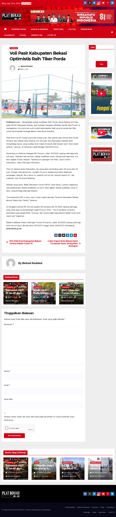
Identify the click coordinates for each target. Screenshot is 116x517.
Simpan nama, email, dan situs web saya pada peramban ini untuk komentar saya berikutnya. (39, 418)
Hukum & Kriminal (39, 29)
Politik (72, 29)
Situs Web (8, 399)
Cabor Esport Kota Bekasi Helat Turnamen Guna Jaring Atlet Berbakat (63, 243)
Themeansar (45, 510)
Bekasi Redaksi (27, 66)
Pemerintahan (19, 29)
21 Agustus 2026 (15, 472)
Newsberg (35, 510)
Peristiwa (58, 29)
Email (7, 385)
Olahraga (9, 35)
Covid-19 (51, 35)
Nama (7, 371)
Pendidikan (86, 29)
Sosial (22, 35)
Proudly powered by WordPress (13, 510)
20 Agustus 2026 (43, 472)
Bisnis (37, 462)
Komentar (9, 324)
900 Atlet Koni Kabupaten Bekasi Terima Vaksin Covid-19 (25, 242)
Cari (93, 47)
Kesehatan (36, 35)
